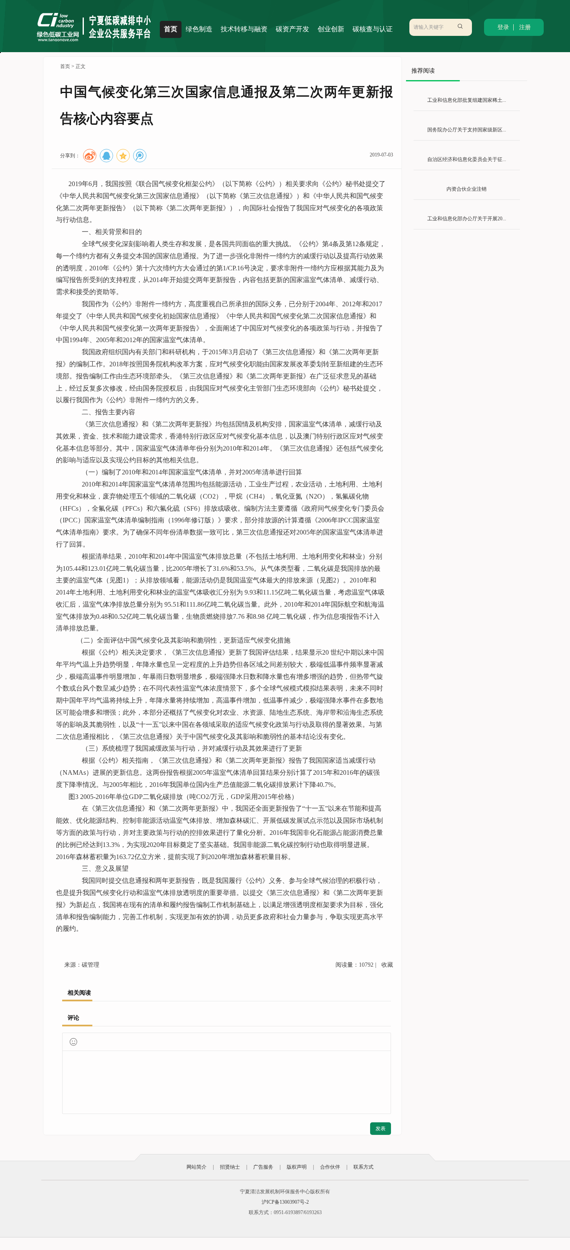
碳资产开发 (292, 29)
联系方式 (363, 1167)
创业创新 (331, 29)
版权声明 (297, 1167)
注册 (525, 27)
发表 (381, 1129)
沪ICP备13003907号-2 (285, 1202)
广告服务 (263, 1167)
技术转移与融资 (244, 29)
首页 (170, 29)
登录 (503, 27)
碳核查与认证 (373, 29)
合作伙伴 (330, 1167)
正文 (81, 66)
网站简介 (197, 1167)
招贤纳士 (230, 1167)
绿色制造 (199, 29)
